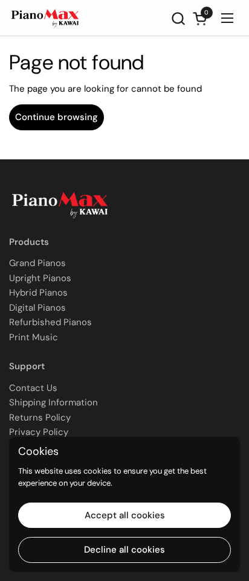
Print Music (33, 337)
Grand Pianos (37, 263)
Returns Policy (40, 417)
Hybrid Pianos (38, 293)
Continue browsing (56, 117)
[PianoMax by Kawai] (45, 18)
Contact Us (33, 388)
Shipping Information (53, 402)
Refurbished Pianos (50, 322)
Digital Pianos (37, 308)
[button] (178, 18)
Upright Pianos (40, 278)
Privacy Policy (38, 432)
